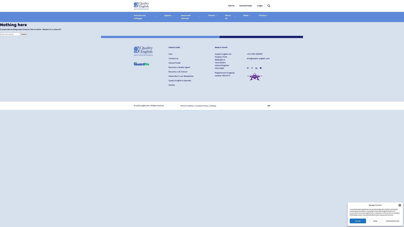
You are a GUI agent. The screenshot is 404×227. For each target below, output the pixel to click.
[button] (400, 205)
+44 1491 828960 (254, 54)
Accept (358, 221)
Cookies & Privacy (202, 106)
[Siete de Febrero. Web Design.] (269, 106)
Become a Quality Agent (179, 67)
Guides (172, 85)
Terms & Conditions (187, 106)
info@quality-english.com (258, 58)
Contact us (173, 58)
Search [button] (269, 5)
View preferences (392, 221)
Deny (375, 221)
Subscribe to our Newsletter (181, 76)
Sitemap (213, 106)
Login (259, 6)
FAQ (170, 54)
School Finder (245, 6)
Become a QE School (178, 72)
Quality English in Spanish (180, 81)
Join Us (231, 6)
